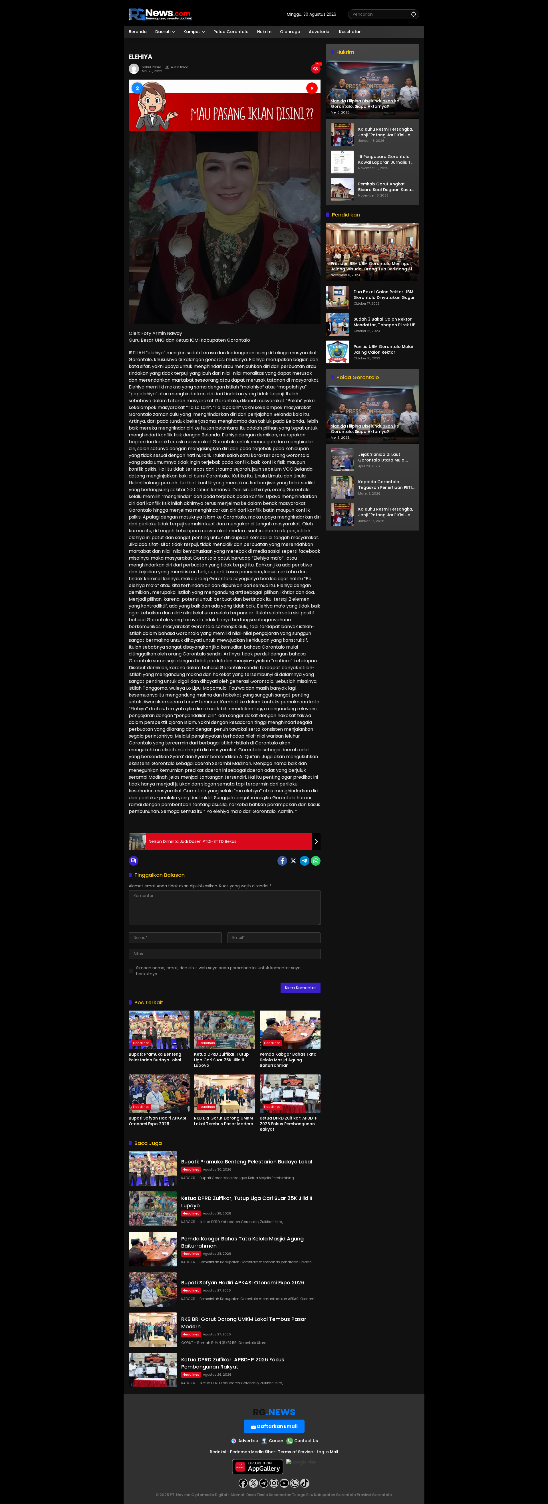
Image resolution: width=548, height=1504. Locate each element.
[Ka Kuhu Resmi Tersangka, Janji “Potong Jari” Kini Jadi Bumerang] (342, 134)
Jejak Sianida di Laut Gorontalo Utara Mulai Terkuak (381, 457)
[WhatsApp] (316, 861)
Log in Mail (327, 1452)
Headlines (141, 1043)
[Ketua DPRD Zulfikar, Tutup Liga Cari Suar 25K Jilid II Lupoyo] (224, 1030)
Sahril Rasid (151, 67)
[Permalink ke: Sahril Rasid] (135, 69)
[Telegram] (304, 861)
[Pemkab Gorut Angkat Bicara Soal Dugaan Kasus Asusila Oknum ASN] (342, 189)
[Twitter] (293, 861)
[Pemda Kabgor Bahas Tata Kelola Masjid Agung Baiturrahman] (290, 1030)
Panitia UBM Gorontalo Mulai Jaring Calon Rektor (383, 349)
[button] (413, 14)
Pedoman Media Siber (252, 1452)
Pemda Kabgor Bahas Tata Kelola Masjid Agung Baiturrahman (288, 1060)
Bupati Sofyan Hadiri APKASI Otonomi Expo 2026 (157, 1121)
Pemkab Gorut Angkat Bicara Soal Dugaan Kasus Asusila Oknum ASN (385, 187)
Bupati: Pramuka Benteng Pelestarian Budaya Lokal (155, 1057)
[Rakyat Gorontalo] (160, 14)
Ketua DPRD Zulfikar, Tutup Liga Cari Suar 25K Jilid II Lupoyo (221, 1060)
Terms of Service (295, 1452)
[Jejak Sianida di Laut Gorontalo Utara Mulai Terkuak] (342, 459)
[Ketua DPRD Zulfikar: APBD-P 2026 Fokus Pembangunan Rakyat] (290, 1093)
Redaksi (218, 1452)
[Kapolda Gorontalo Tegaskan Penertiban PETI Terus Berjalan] (342, 487)
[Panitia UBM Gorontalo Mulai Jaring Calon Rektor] (337, 352)
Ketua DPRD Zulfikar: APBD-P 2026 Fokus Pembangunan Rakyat (288, 1124)
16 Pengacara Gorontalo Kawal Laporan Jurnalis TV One (386, 159)
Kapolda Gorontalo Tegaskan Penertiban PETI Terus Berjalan (385, 485)
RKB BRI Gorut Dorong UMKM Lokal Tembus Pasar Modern (223, 1121)
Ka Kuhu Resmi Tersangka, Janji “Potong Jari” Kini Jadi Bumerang (386, 132)
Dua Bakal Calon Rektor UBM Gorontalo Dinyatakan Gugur (384, 295)
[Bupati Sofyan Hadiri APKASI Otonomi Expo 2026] (159, 1093)
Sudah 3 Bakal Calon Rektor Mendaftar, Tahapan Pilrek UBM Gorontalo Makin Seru (386, 322)
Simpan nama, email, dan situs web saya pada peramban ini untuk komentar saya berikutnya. (218, 971)
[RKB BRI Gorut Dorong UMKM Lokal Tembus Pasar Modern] (224, 1093)
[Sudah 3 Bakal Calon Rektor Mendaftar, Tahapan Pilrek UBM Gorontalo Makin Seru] (337, 324)
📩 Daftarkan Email (274, 1426)
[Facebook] (282, 861)
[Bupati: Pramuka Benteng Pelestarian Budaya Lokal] (159, 1030)
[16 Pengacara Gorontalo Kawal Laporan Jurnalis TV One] (342, 162)
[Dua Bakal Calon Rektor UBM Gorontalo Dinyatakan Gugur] (337, 297)
